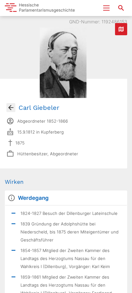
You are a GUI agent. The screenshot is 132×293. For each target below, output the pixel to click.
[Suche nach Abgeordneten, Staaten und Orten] (121, 8)
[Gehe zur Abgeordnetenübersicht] (10, 107)
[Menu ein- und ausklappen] (106, 8)
